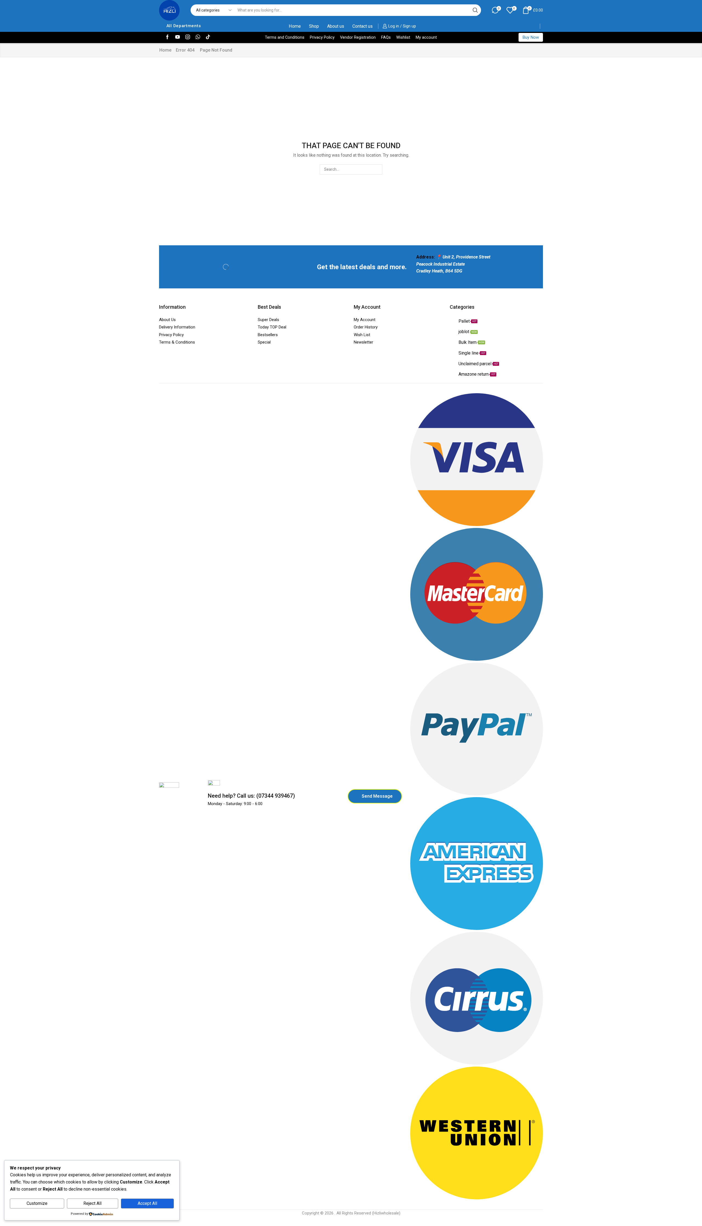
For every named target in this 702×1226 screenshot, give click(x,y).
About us (335, 26)
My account (426, 37)
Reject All (92, 1203)
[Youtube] (177, 37)
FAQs (386, 37)
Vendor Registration (358, 37)
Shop (314, 26)
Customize (37, 1203)
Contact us (362, 26)
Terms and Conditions (284, 37)
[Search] (377, 169)
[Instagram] (187, 37)
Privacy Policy (322, 37)
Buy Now (530, 37)
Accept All (147, 1203)
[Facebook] (167, 37)
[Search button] (475, 10)
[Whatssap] (198, 37)
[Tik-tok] (208, 37)
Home (295, 26)
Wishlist (403, 37)
